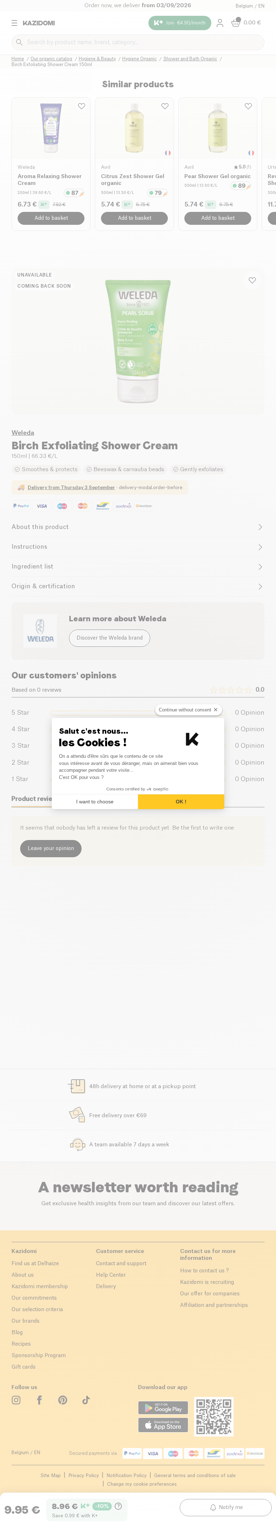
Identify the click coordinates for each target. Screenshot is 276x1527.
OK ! (181, 801)
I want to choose (95, 801)
